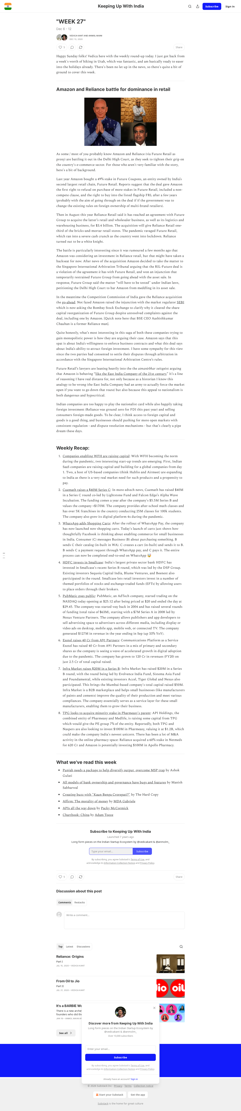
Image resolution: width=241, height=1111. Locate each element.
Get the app (138, 1094)
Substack (103, 1103)
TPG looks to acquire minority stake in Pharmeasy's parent (106, 713)
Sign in (230, 6)
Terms (128, 1086)
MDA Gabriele (124, 801)
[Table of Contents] (3, 555)
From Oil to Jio (68, 981)
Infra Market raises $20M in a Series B (91, 668)
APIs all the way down (79, 808)
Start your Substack (111, 1094)
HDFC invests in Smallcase (83, 562)
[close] (154, 1008)
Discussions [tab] (83, 946)
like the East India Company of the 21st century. (131, 373)
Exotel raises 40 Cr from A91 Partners (91, 640)
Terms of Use (137, 1065)
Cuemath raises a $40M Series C (86, 489)
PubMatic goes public (79, 596)
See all (63, 1033)
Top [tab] (60, 946)
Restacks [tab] (79, 902)
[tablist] (71, 902)
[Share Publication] (197, 6)
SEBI (180, 302)
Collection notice (143, 1086)
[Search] (189, 6)
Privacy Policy (147, 1069)
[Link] (51, 89)
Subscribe (211, 6)
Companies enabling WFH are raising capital (96, 456)
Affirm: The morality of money (85, 801)
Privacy (118, 1086)
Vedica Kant (76, 35)
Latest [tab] (69, 946)
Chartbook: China (76, 815)
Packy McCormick (114, 808)
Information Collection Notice (119, 1069)
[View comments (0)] (72, 47)
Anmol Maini (95, 35)
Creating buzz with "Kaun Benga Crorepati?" (96, 794)
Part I (59, 961)
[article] (120, 964)
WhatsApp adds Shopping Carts (86, 523)
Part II (60, 986)
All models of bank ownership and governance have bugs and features (114, 782)
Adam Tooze (104, 815)
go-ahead (68, 302)
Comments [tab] (64, 902)
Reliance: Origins (70, 957)
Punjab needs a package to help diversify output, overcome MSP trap (114, 770)
